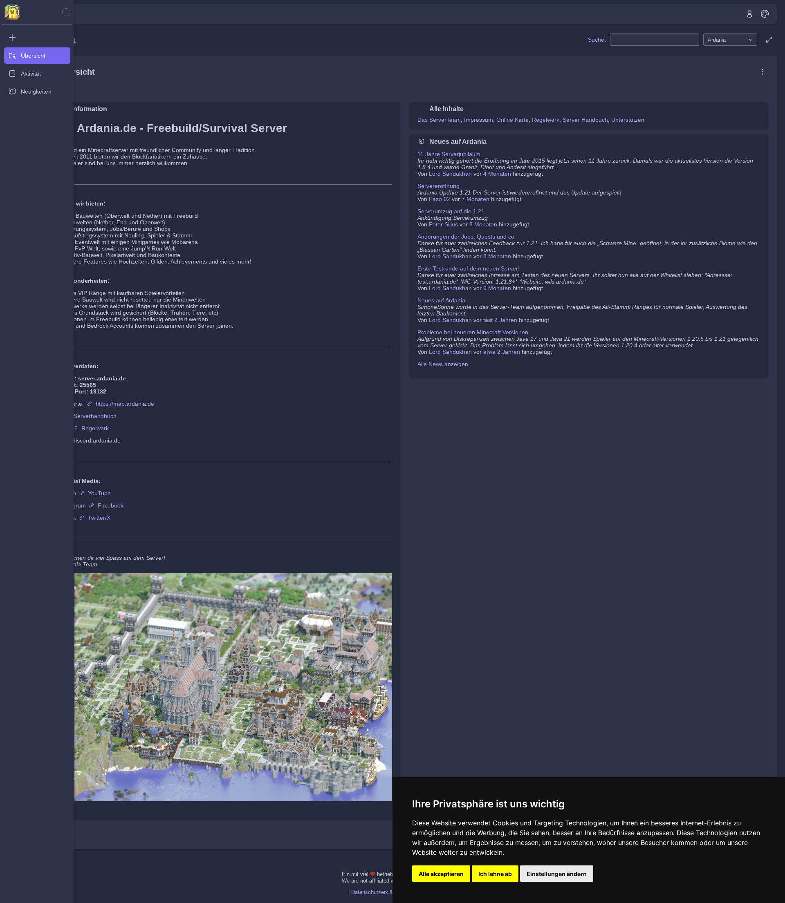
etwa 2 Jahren (501, 352)
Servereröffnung (438, 186)
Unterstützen (627, 119)
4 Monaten (497, 173)
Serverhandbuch (95, 416)
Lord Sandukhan (450, 173)
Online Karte (512, 119)
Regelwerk (95, 428)
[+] (37, 37)
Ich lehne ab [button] (495, 873)
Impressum (478, 119)
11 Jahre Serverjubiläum (448, 154)
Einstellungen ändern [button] (557, 873)
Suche (596, 39)
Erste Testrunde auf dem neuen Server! (468, 268)
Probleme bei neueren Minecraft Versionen (472, 332)
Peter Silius (443, 224)
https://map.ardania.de (125, 403)
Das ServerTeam (439, 119)
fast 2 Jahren (500, 320)
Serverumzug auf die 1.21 (450, 211)
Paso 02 (439, 199)
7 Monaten (475, 199)
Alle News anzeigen (442, 364)
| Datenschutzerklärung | (377, 892)
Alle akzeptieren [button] (441, 873)
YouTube (99, 493)
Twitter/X (99, 517)
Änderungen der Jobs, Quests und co (465, 236)
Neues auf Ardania (441, 300)
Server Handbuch (585, 119)
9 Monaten (497, 288)
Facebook (110, 505)
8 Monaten (483, 224)
